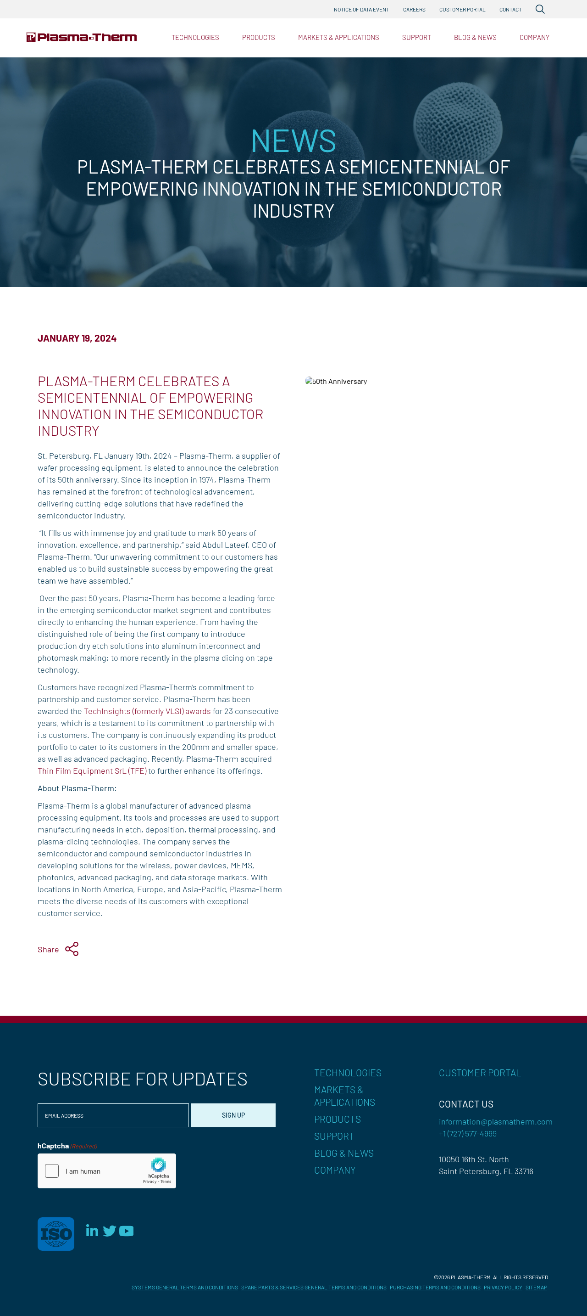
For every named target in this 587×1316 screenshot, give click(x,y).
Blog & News (475, 37)
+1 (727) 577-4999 (468, 1133)
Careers (414, 9)
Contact (510, 9)
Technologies (195, 37)
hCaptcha (67, 1145)
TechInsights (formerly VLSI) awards (147, 711)
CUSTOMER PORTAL (480, 1072)
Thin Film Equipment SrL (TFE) (92, 770)
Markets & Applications (338, 37)
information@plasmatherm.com (496, 1121)
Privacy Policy (503, 1287)
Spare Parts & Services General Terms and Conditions (314, 1287)
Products (258, 37)
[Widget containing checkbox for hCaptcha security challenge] (107, 1170)
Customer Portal (462, 9)
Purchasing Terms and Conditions (435, 1287)
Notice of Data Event (361, 9)
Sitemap (536, 1287)
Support (416, 37)
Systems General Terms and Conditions (185, 1287)
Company (534, 37)
